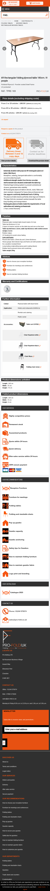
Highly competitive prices (19, 416)
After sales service (8, 789)
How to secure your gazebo (11, 831)
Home (16, 21)
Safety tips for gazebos (9, 835)
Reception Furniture (18, 488)
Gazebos (5, 870)
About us (5, 762)
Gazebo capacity (15, 531)
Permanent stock (15, 424)
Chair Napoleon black (31, 345)
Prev (4, 49)
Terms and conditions (9, 766)
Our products (27, 21)
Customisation (7, 879)
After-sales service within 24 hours (23, 456)
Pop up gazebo (14, 523)
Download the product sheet (39, 161)
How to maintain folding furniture (17, 274)
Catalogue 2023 (16, 592)
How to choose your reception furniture (19, 261)
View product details (8, 161)
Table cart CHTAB (32, 324)
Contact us (7, 603)
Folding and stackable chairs (20, 514)
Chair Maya (29, 356)
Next (46, 49)
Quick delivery (14, 449)
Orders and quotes (8, 780)
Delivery (5, 785)
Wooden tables (22, 23)
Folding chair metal (33, 367)
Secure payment (7, 794)
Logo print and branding (18, 574)
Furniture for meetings (18, 497)
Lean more (41, 887)
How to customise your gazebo (12, 849)
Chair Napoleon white (31, 335)
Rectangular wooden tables (12, 25)
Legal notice (6, 771)
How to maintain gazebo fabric (21, 565)
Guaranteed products (17, 433)
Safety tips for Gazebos (18, 548)
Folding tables (7, 23)
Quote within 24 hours (17, 441)
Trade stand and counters (10, 875)
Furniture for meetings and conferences (19, 266)
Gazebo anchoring (16, 540)
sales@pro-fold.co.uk (9, 699)
